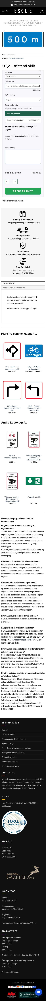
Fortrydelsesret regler (11, 766)
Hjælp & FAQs (8, 744)
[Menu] (3, 11)
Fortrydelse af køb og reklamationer (16, 748)
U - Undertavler (32, 23)
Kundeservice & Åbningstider (14, 739)
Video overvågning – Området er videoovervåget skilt (34, 458)
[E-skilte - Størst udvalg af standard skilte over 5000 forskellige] (23, 11)
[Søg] (7, 11)
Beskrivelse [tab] (8, 283)
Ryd (39, 71)
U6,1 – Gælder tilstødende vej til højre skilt (12, 408)
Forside (12, 21)
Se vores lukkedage (10, 972)
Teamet (5, 730)
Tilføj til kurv (23, 191)
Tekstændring (10, 147)
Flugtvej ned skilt (34, 497)
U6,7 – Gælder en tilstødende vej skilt (12, 368)
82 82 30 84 (28, 273)
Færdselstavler (12, 23)
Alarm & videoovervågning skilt (12, 457)
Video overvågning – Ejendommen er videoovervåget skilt (12, 499)
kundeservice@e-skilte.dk (22, 640)
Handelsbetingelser (10, 762)
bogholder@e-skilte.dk (11, 917)
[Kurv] (42, 11)
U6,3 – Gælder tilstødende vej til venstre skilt (34, 408)
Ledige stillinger (8, 734)
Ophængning (10, 95)
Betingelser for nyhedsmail (13, 753)
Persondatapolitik (9, 757)
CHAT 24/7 (31, 5)
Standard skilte (27, 21)
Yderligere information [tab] (14, 287)
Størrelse (8, 73)
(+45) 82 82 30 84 (9, 901)
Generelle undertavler (23, 25)
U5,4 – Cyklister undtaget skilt (34, 368)
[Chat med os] (38, 992)
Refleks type (9, 81)
